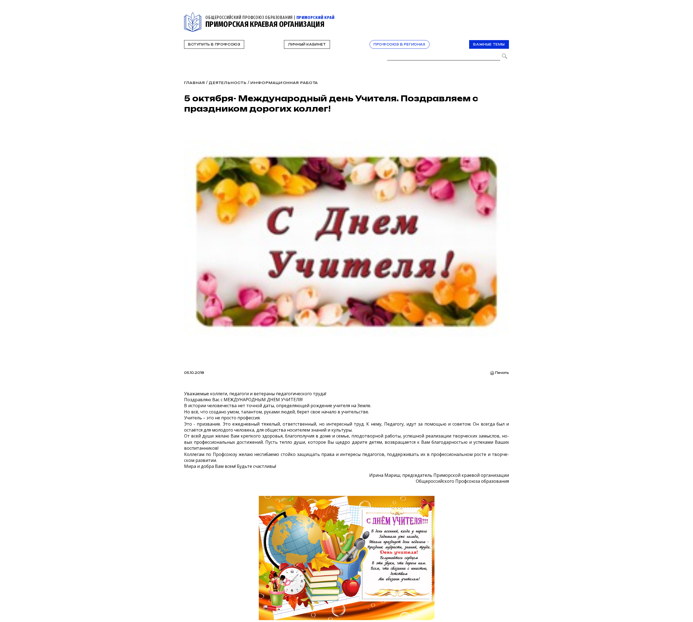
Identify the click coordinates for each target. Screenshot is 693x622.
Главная (194, 83)
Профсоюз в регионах (399, 44)
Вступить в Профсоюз (214, 44)
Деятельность (227, 83)
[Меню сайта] (504, 15)
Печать (502, 372)
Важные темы (489, 44)
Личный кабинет (307, 44)
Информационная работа (284, 83)
